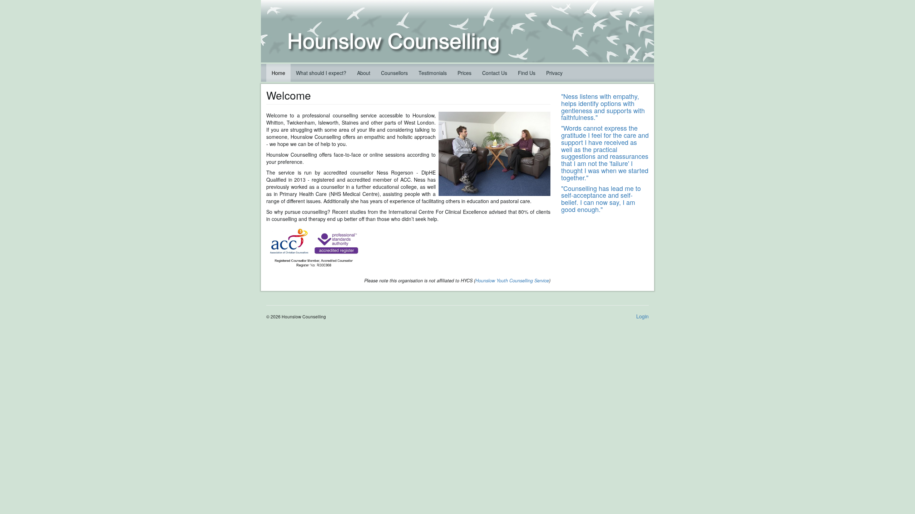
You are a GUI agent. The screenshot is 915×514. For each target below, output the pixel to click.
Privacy (554, 72)
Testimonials (433, 72)
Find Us (526, 72)
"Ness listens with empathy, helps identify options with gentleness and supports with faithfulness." (603, 106)
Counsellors (394, 72)
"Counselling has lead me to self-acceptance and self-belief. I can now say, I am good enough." (601, 198)
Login (642, 316)
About (363, 72)
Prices (464, 72)
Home (278, 72)
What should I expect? (321, 72)
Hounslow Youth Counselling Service (512, 280)
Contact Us (494, 72)
